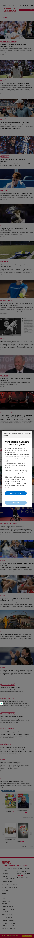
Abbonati (28, 433)
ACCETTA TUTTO (15, 493)
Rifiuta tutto (15, 503)
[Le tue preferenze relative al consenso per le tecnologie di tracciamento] (1, 703)
